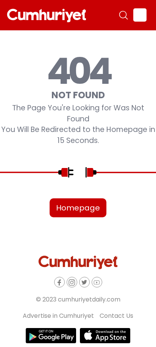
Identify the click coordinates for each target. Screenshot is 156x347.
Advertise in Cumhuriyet (58, 315)
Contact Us (116, 315)
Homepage (78, 208)
